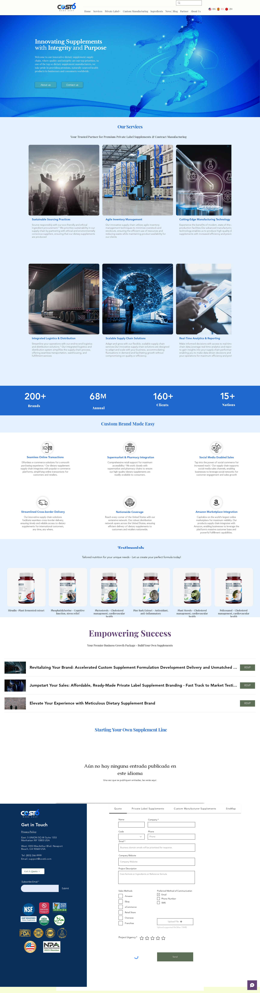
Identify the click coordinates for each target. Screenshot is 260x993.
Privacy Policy (28, 821)
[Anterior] (3, 577)
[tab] (118, 798)
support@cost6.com (40, 848)
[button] (133, 657)
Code (121, 821)
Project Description (128, 858)
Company (152, 809)
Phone (151, 821)
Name (121, 809)
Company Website (127, 845)
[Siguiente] (257, 577)
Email (121, 831)
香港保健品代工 (29, 841)
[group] (130, 583)
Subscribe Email (30, 871)
